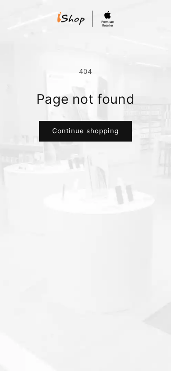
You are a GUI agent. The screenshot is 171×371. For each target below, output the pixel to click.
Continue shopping (85, 131)
